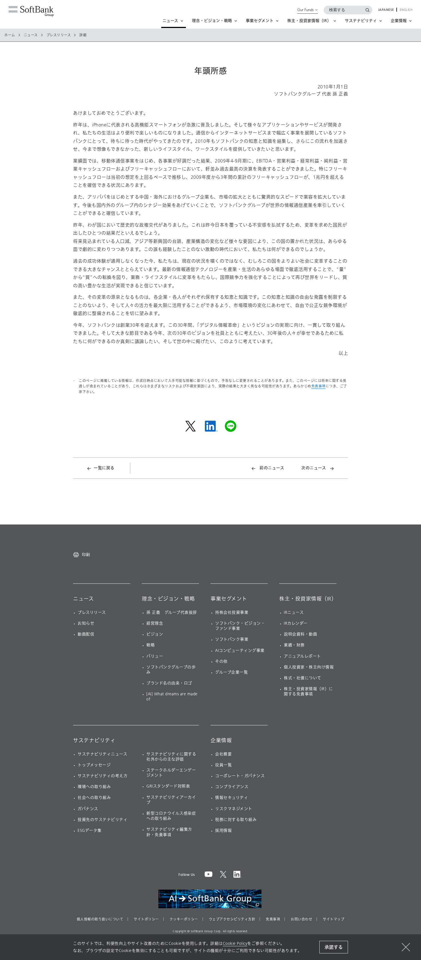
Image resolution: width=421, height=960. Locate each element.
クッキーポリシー (184, 919)
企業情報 (221, 740)
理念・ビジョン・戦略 (168, 598)
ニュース (31, 35)
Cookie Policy (235, 943)
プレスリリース (58, 35)
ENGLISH (406, 10)
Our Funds (305, 9)
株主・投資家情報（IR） (308, 598)
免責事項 (318, 386)
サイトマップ (333, 919)
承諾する (333, 947)
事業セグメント (228, 598)
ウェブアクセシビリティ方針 (232, 919)
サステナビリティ (94, 740)
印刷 (86, 554)
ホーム (9, 35)
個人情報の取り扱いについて (100, 919)
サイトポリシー (146, 919)
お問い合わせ (301, 919)
